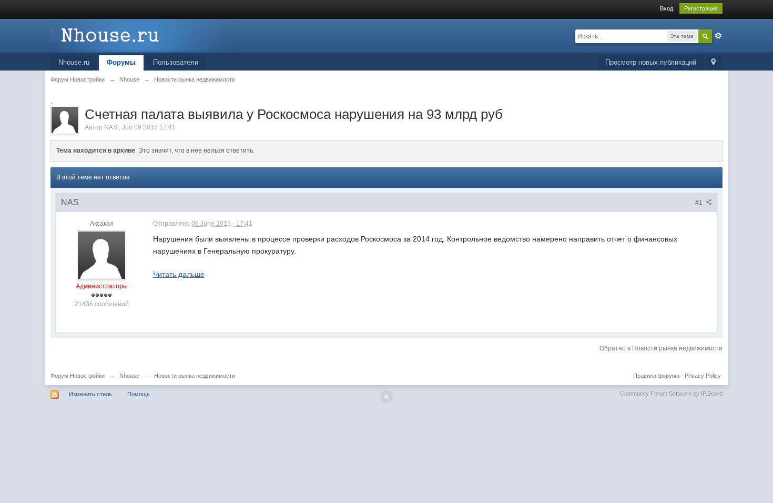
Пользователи (175, 62)
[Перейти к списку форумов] (144, 35)
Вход (666, 8)
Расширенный (718, 36)
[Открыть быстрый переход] (713, 63)
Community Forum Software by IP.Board (671, 393)
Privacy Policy (703, 376)
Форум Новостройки (77, 376)
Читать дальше (179, 274)
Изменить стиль (90, 394)
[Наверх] (386, 396)
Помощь (138, 394)
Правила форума (656, 376)
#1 (699, 202)
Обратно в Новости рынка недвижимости (661, 348)
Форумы (121, 62)
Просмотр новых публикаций (650, 62)
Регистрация (701, 8)
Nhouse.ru (73, 62)
